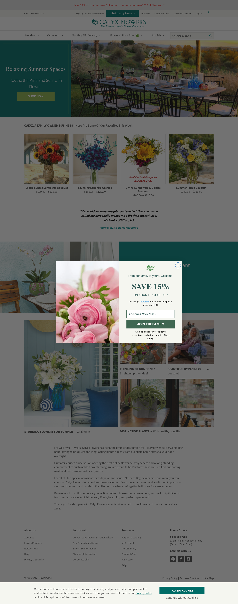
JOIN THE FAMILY (150, 324)
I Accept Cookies (181, 590)
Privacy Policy (144, 593)
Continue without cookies (182, 597)
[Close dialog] (178, 265)
